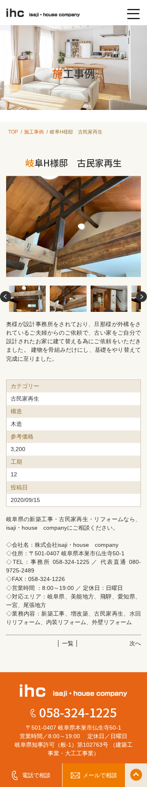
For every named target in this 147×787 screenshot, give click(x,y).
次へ (135, 643)
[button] (5, 297)
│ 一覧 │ (68, 643)
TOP (13, 132)
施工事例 (34, 132)
